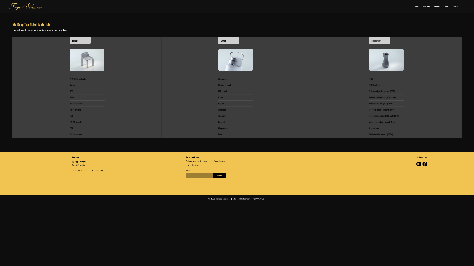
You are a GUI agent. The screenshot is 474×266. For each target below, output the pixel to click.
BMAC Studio (260, 199)
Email (188, 170)
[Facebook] (424, 164)
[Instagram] (418, 164)
